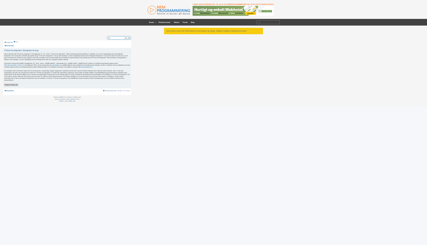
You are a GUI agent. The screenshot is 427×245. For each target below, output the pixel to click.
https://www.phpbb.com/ (85, 67)
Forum (185, 22)
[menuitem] (16, 41)
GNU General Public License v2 (13, 65)
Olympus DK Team (74, 99)
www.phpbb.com (57, 65)
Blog (192, 22)
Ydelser (176, 22)
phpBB (61, 97)
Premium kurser (164, 22)
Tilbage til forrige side (11, 85)
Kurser (151, 22)
